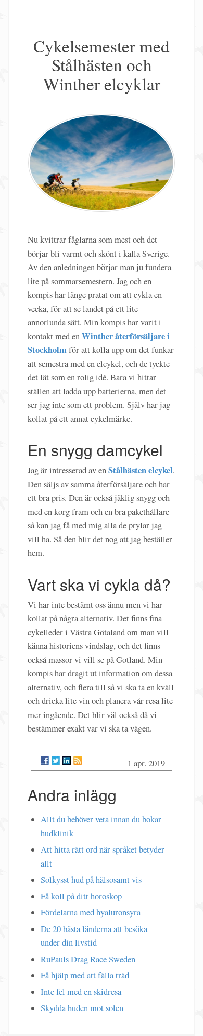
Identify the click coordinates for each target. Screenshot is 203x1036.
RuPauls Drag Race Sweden (88, 959)
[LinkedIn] (66, 760)
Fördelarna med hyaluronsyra (91, 912)
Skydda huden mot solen (82, 1008)
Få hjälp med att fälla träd (85, 975)
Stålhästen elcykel (140, 469)
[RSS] (77, 760)
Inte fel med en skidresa (81, 992)
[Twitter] (56, 760)
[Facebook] (45, 760)
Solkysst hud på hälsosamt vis (91, 879)
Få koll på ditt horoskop (81, 896)
